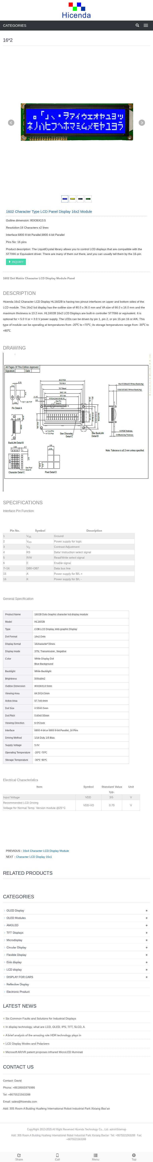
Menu (95, 1159)
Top (134, 1159)
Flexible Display (16, 954)
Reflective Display (18, 984)
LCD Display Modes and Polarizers (27, 1043)
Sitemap (121, 1129)
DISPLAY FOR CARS (20, 977)
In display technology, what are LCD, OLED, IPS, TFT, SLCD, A (45, 1026)
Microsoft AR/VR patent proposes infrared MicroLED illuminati (44, 1052)
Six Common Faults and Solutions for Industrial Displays (41, 1018)
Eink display (14, 962)
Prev (11, 123)
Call (57, 1159)
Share (19, 1159)
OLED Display (15, 910)
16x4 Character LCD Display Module (46, 850)
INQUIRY (17, 262)
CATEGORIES (14, 26)
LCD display (14, 969)
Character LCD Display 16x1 (34, 856)
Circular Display (16, 947)
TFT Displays (15, 932)
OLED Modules (16, 917)
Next (142, 123)
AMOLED (12, 925)
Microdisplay (14, 940)
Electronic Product (18, 991)
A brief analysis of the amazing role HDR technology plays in (43, 1035)
